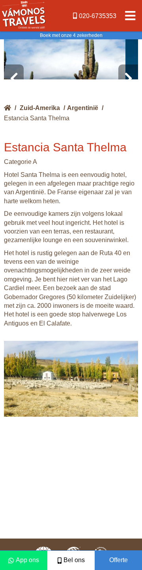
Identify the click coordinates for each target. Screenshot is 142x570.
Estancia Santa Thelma (36, 118)
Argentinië (82, 108)
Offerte (118, 560)
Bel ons (74, 560)
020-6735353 (97, 16)
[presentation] (14, 78)
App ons (27, 560)
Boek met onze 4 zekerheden (71, 35)
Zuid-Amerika (40, 108)
